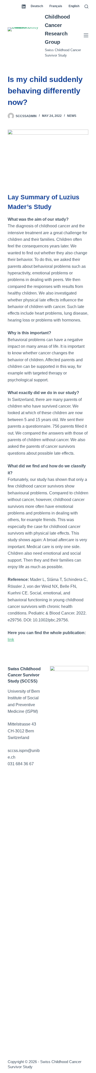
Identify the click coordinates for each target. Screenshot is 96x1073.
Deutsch (37, 6)
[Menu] (86, 35)
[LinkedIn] (24, 6)
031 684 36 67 (21, 764)
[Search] (86, 6)
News (71, 116)
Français (55, 6)
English (74, 6)
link (11, 639)
